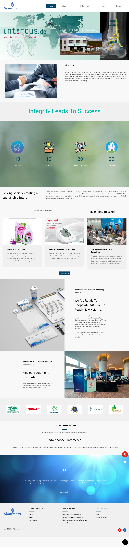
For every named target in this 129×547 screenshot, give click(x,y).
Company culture (101, 517)
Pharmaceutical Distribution (71, 514)
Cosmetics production (16, 249)
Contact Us (119, 6)
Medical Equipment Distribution (62, 249)
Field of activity (85, 6)
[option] (13, 409)
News (103, 6)
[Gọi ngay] (125, 454)
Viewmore (63, 273)
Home (51, 6)
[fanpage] (125, 462)
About (31, 514)
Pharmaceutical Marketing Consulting (102, 250)
